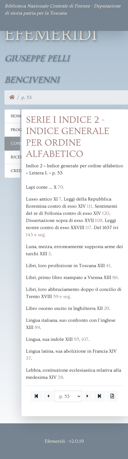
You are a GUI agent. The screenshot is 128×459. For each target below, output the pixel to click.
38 (60, 377)
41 (108, 265)
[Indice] (112, 396)
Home (15, 116)
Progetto (15, 129)
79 (60, 187)
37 (28, 358)
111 (89, 206)
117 (88, 227)
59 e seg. (62, 296)
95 (76, 339)
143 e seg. (36, 234)
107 (84, 339)
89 (37, 327)
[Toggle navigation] (13, 23)
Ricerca (15, 157)
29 (106, 308)
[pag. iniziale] (36, 396)
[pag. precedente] (48, 396)
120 (105, 213)
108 (98, 220)
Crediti (15, 170)
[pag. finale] (99, 396)
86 (115, 277)
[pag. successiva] (87, 396)
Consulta (15, 143)
